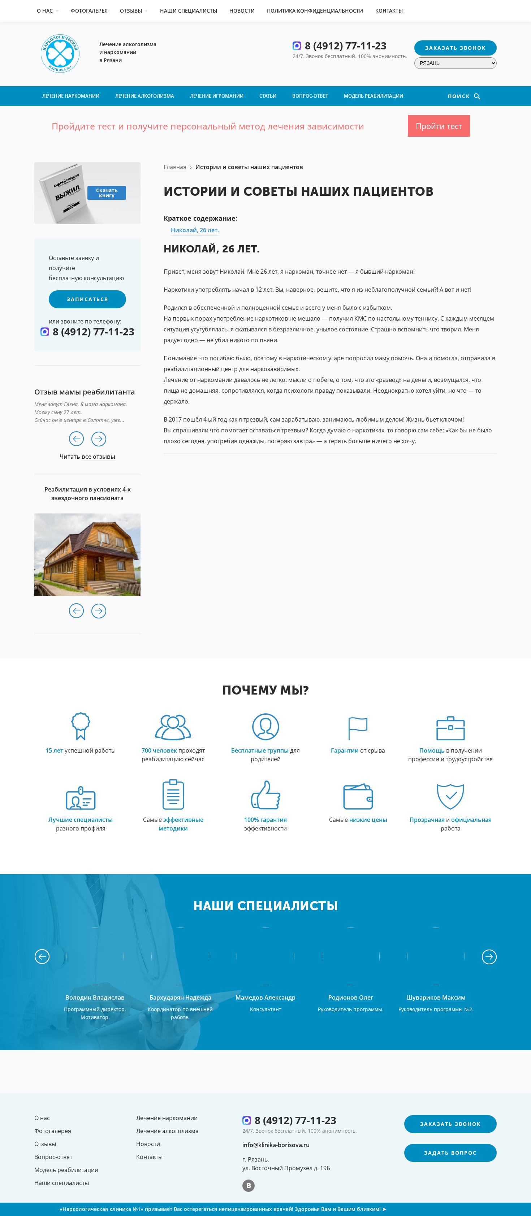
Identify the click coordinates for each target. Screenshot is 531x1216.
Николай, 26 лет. (195, 230)
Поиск (460, 96)
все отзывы (98, 457)
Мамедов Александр (265, 997)
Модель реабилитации (373, 96)
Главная (175, 167)
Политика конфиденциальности (315, 10)
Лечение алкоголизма (144, 96)
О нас (45, 10)
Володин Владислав (95, 997)
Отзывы (131, 10)
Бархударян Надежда (180, 997)
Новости (242, 10)
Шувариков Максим (436, 997)
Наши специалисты (188, 10)
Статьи (267, 96)
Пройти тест (439, 125)
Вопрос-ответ (310, 96)
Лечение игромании (216, 96)
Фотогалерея (89, 10)
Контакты (389, 10)
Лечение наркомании (70, 96)
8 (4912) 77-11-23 (346, 45)
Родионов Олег (350, 997)
